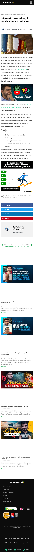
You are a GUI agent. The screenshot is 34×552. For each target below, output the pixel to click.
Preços (5, 495)
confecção (6, 195)
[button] (17, 205)
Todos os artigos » (17, 232)
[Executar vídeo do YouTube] (17, 92)
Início (2, 14)
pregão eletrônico (21, 69)
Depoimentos (7, 501)
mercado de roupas (16, 195)
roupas (24, 195)
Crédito (5, 504)
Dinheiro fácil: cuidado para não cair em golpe (15, 407)
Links (4, 498)
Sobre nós (6, 489)
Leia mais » (3, 312)
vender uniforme (13, 197)
